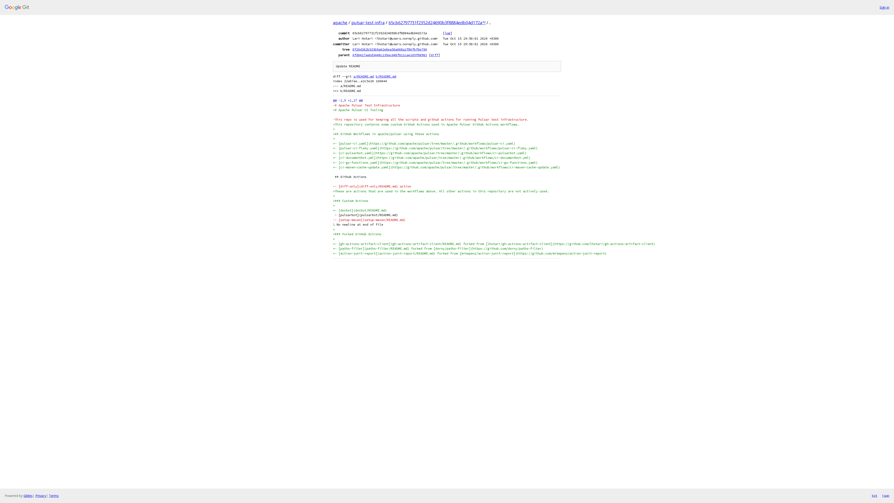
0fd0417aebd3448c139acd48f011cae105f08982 (389, 55)
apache (340, 22)
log (447, 33)
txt (874, 495)
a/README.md (363, 76)
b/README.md (386, 76)
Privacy (40, 495)
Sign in (884, 7)
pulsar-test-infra (368, 22)
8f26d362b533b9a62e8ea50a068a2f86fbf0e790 (389, 49)
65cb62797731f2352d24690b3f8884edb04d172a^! (437, 22)
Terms (54, 495)
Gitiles (28, 495)
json (885, 495)
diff (434, 55)
